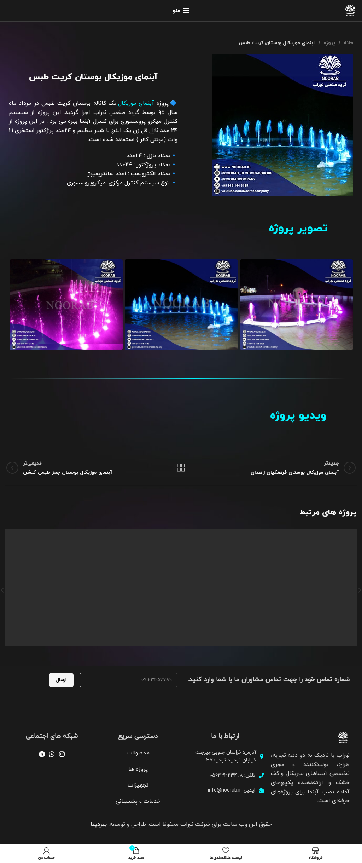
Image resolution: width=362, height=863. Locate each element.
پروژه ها (138, 769)
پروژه (328, 43)
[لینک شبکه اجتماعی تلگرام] (42, 754)
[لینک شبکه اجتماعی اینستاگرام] (62, 754)
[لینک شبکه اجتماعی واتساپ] (52, 754)
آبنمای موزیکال (136, 103)
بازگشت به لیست (181, 467)
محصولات (138, 753)
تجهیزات (138, 785)
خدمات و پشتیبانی (138, 801)
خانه (347, 43)
